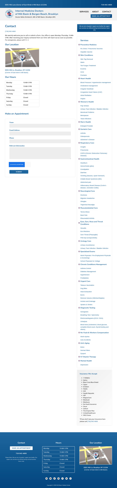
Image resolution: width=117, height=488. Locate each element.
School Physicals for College (90, 261)
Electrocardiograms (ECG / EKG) (91, 318)
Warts (82, 62)
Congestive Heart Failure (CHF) (91, 92)
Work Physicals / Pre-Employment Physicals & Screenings (95, 257)
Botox (82, 347)
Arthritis (83, 133)
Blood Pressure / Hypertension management (95, 82)
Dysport (83, 353)
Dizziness (83, 195)
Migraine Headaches (87, 198)
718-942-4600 (21, 453)
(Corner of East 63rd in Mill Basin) (16, 72)
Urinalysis (83, 321)
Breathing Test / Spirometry (89, 315)
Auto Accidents (85, 340)
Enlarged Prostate (86, 126)
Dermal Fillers (85, 350)
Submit (19, 172)
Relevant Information (17, 146)
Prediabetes (84, 278)
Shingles (83, 201)
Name (11, 122)
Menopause (84, 115)
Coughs (83, 147)
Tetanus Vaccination (87, 285)
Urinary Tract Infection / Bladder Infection (94, 109)
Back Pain (83, 215)
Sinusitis (83, 228)
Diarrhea (83, 172)
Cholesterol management (89, 86)
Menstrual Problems (87, 112)
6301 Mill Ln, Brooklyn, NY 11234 (17, 70)
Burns (82, 295)
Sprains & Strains (86, 304)
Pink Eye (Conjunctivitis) (88, 238)
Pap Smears (84, 106)
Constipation (84, 169)
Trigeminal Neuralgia (87, 205)
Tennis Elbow (85, 212)
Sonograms (84, 312)
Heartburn (83, 163)
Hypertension (85, 275)
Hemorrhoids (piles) (87, 166)
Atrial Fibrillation (85, 95)
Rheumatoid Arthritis (87, 218)
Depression (84, 365)
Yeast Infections (85, 119)
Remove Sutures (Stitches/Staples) (92, 298)
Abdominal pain (85, 182)
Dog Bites (83, 288)
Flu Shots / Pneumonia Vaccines (91, 49)
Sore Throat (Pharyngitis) (89, 235)
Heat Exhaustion (86, 292)
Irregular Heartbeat (86, 89)
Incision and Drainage (87, 301)
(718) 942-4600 (10, 31)
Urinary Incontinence (87, 245)
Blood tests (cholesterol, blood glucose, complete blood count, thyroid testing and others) (94, 327)
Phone (11, 138)
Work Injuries (84, 336)
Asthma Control (85, 268)
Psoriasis (83, 75)
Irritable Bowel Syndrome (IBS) (91, 179)
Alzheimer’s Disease (87, 139)
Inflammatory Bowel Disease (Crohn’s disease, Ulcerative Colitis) (93, 187)
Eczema (83, 69)
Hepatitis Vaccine (86, 52)
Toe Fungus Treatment (88, 65)
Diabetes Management (88, 271)
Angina (82, 98)
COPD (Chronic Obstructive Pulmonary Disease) (93, 154)
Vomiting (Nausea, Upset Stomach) (92, 176)
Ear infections (85, 231)
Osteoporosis (85, 136)
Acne (82, 72)
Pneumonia (84, 150)
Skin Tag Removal (86, 59)
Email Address (14, 130)
